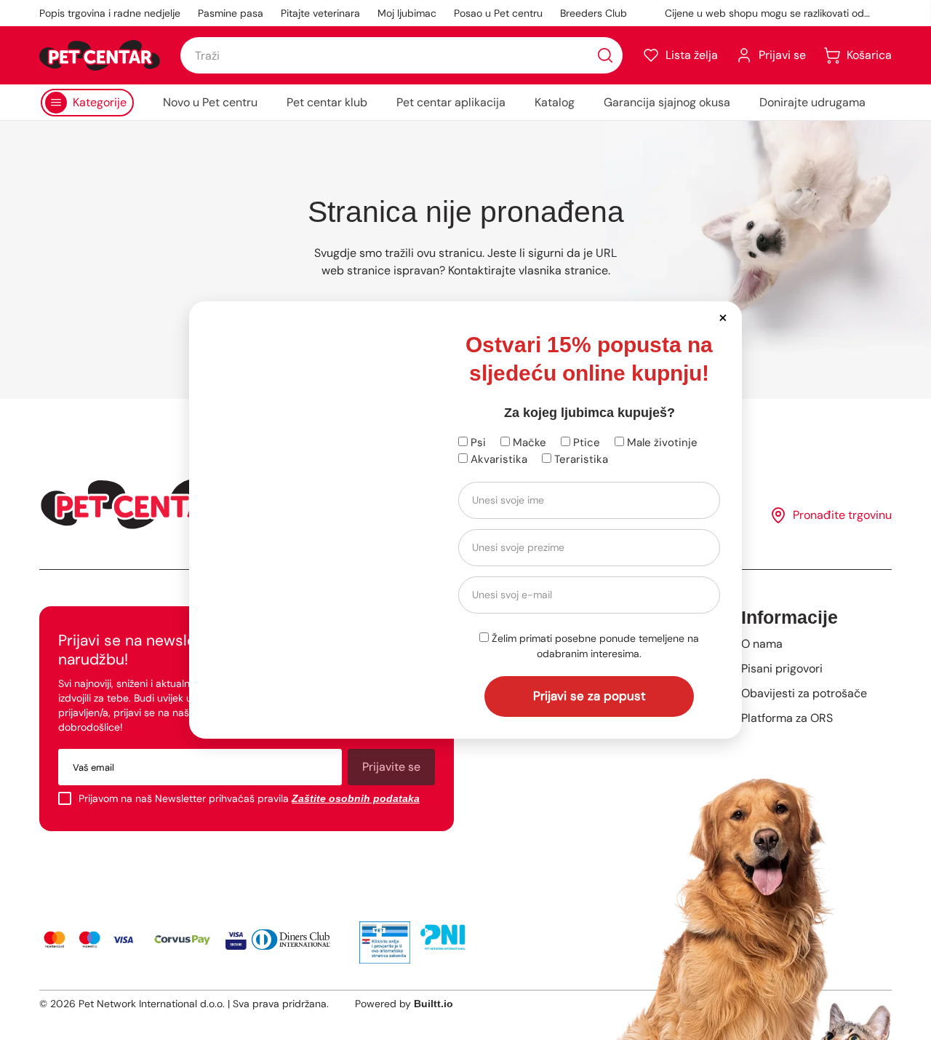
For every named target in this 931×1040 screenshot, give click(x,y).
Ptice (585, 442)
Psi (477, 442)
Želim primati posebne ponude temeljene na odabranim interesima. (594, 646)
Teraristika (579, 459)
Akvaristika (497, 459)
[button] (722, 317)
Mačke (528, 442)
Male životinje (661, 442)
